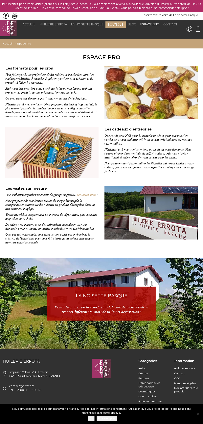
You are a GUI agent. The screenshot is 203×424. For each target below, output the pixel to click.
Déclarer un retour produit (186, 389)
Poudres (143, 378)
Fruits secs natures (150, 401)
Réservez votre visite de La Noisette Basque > (171, 15)
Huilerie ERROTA (184, 368)
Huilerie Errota (53, 24)
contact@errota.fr (21, 386)
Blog (132, 24)
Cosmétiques (146, 391)
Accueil (29, 24)
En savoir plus (106, 418)
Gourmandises (147, 396)
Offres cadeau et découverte (149, 385)
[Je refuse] (198, 414)
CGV (177, 378)
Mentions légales (185, 383)
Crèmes (143, 373)
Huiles (142, 368)
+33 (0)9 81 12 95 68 (27, 390)
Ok (91, 418)
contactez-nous (86, 195)
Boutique (116, 24)
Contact (170, 24)
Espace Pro (149, 24)
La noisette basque (87, 24)
